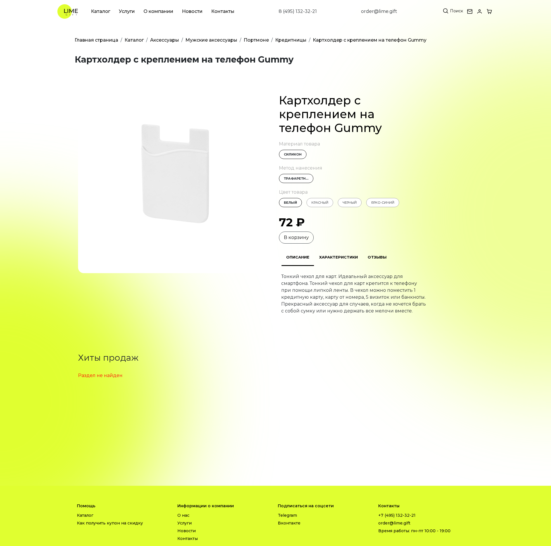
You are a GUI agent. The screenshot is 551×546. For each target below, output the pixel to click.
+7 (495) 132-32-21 (397, 515)
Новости (192, 11)
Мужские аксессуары (211, 40)
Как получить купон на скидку (110, 523)
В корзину (296, 237)
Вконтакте (289, 523)
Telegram (287, 515)
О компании (158, 11)
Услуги (127, 11)
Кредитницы (290, 40)
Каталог (100, 11)
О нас (183, 515)
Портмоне (256, 40)
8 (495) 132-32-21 (298, 11)
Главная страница (96, 40)
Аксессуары (164, 40)
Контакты (222, 11)
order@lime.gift (379, 11)
